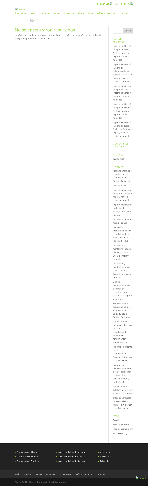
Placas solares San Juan (28, 461)
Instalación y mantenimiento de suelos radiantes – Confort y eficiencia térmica (122, 270)
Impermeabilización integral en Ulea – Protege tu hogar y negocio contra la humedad (122, 93)
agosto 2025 (118, 159)
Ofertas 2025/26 (106, 13)
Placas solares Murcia (27, 456)
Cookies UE (105, 456)
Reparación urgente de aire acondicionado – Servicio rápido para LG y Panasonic (122, 353)
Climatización (119, 185)
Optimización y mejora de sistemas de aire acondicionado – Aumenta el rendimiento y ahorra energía (122, 332)
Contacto (123, 13)
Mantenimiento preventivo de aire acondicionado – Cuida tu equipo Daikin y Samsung (122, 310)
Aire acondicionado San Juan (72, 461)
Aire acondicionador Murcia (71, 456)
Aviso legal (105, 452)
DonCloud (42, 482)
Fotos (57, 13)
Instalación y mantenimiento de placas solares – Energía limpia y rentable (122, 252)
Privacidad (105, 461)
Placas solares (85, 13)
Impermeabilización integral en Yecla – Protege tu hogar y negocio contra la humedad (122, 53)
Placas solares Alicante (28, 452)
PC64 (24, 482)
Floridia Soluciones (58, 482)
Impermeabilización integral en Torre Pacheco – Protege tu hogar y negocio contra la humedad (123, 129)
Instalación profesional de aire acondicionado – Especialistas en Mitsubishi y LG (122, 234)
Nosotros (69, 13)
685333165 (122, 4)
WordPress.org (120, 433)
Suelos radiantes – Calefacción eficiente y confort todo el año (123, 390)
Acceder (117, 420)
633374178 (102, 4)
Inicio (33, 13)
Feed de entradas (121, 424)
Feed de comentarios (123, 429)
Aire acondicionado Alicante (71, 452)
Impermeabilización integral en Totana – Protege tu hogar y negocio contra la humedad (122, 111)
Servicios (45, 13)
